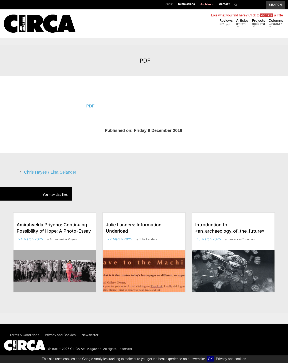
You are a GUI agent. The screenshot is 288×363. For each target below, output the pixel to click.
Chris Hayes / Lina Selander (50, 172)
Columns (276, 22)
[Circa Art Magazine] (39, 18)
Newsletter (90, 335)
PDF (90, 106)
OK (210, 359)
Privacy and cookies (231, 359)
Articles (242, 22)
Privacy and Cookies (60, 335)
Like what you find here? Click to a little (247, 15)
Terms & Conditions (24, 335)
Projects (258, 22)
